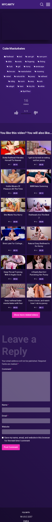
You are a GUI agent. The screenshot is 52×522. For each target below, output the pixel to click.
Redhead (9, 57)
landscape (40, 67)
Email (5, 416)
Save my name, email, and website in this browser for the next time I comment (27, 439)
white (42, 86)
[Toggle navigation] (48, 4)
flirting (42, 62)
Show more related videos (26, 315)
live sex (12, 71)
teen (21, 86)
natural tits (20, 76)
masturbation (25, 71)
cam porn (43, 57)
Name (5, 405)
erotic (19, 62)
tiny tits (32, 86)
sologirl (11, 86)
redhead (43, 76)
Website (5, 427)
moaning (40, 71)
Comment (7, 369)
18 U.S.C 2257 (26, 517)
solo (41, 81)
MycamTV (8, 4)
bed (20, 57)
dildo (10, 62)
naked (8, 76)
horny (27, 67)
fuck (10, 67)
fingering (30, 62)
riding (12, 81)
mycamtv (26, 512)
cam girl (30, 57)
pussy (32, 76)
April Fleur (26, 91)
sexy (32, 81)
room (22, 81)
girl (19, 67)
